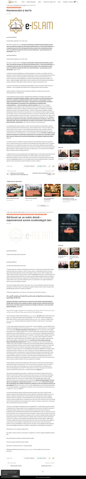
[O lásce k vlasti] (75, 166)
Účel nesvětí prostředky (31, 198)
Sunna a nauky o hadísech (70, 195)
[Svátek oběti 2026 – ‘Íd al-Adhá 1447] (63, 153)
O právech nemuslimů (62, 171)
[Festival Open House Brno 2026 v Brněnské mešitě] (75, 153)
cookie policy (5, 474)
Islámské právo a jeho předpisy (14, 7)
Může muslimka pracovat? (12, 198)
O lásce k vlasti (73, 171)
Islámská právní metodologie (32, 192)
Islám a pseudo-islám (69, 192)
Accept (15, 476)
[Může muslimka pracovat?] (14, 190)
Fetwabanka (67, 190)
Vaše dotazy (10, 195)
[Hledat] (77, 2)
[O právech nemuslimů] (63, 166)
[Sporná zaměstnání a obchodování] (52, 190)
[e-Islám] (12, 2)
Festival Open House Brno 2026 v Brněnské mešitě (74, 159)
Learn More (69, 133)
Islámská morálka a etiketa (32, 190)
